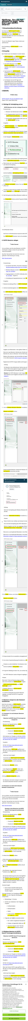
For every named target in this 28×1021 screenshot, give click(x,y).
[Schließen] (25, 984)
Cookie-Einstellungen (14, 1011)
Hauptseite (3, 4)
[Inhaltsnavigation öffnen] (2, 9)
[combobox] (14, 9)
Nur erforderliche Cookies (13, 1014)
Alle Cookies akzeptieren (14, 1018)
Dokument (9, 4)
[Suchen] (25, 9)
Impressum (9, 1008)
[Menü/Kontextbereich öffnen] (12, 13)
